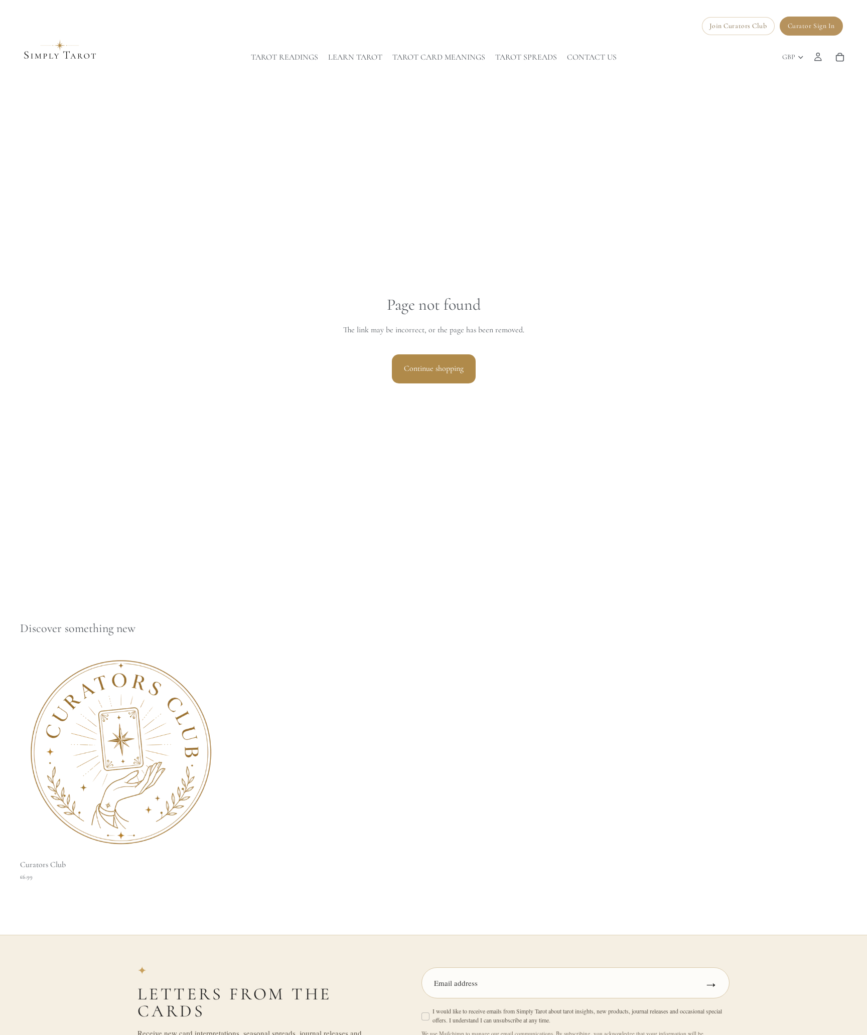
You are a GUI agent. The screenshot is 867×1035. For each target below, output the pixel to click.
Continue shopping (434, 368)
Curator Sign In (811, 26)
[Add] (207, 839)
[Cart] (840, 57)
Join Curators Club (738, 26)
